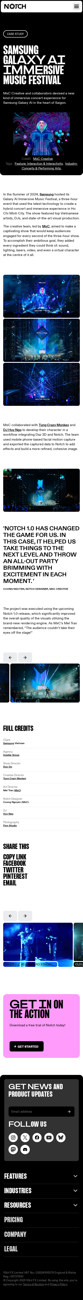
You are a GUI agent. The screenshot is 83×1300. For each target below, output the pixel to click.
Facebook (14, 864)
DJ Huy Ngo (12, 430)
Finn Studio (10, 825)
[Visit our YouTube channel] (49, 1137)
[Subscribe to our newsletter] (69, 1111)
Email (9, 883)
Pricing (13, 1220)
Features (15, 1176)
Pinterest (15, 877)
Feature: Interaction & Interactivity (39, 164)
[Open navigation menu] (76, 6)
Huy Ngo (8, 814)
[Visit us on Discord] (25, 1149)
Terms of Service (33, 1284)
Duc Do (7, 766)
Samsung (47, 194)
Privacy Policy (58, 1284)
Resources (17, 1205)
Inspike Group (11, 755)
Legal (11, 1249)
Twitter (13, 870)
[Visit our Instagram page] (13, 1137)
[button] (10, 657)
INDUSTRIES (17, 1191)
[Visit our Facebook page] (37, 1137)
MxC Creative (43, 159)
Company (15, 1235)
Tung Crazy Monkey (54, 425)
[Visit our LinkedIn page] (61, 1137)
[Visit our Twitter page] (25, 1137)
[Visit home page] (20, 6)
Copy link (14, 857)
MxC (46, 226)
